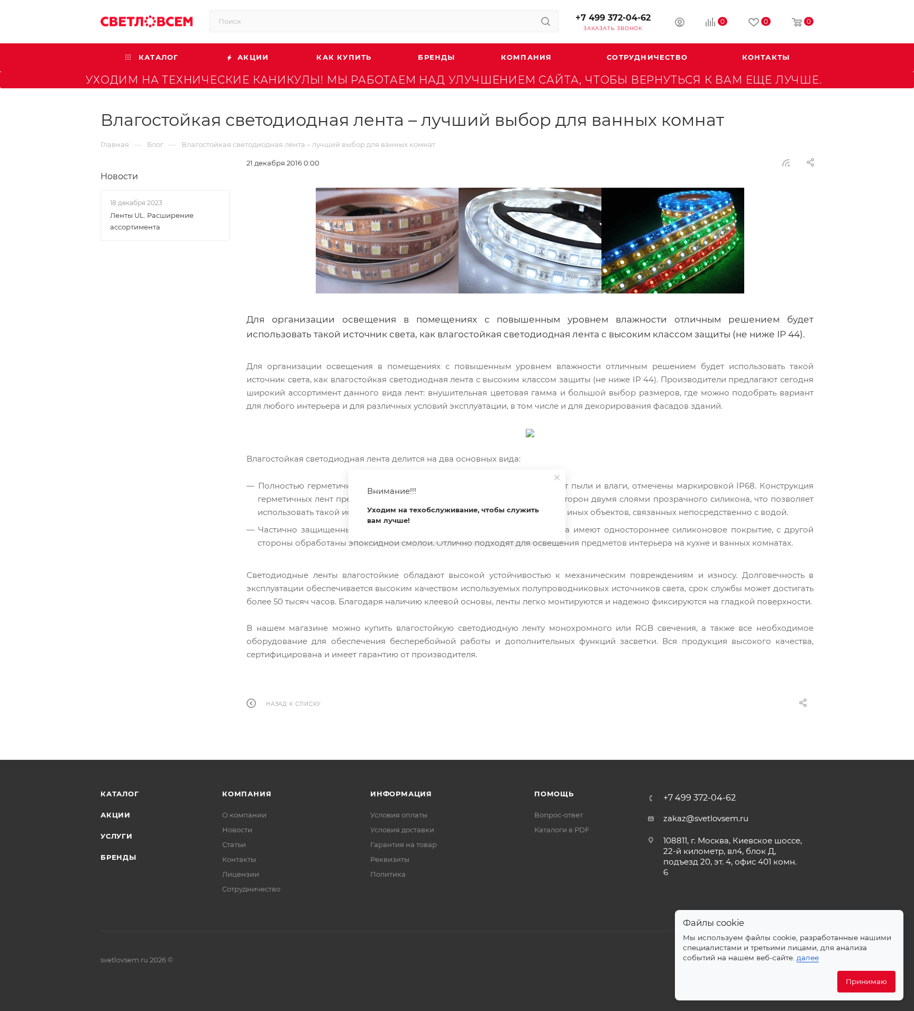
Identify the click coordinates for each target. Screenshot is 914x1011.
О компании (244, 815)
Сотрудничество (251, 889)
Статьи (234, 844)
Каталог (119, 793)
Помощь (554, 793)
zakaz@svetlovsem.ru (705, 818)
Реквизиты (389, 859)
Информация (401, 793)
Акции (115, 815)
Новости (119, 176)
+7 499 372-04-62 (613, 18)
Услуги (116, 836)
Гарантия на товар (403, 844)
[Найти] (546, 21)
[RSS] (786, 163)
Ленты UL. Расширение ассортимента (152, 221)
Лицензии (240, 874)
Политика (388, 874)
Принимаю (866, 981)
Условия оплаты (398, 815)
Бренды (118, 857)
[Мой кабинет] (679, 23)
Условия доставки (402, 829)
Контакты (239, 859)
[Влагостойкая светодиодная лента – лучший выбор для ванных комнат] (530, 240)
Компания (246, 793)
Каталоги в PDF (561, 829)
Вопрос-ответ (558, 815)
